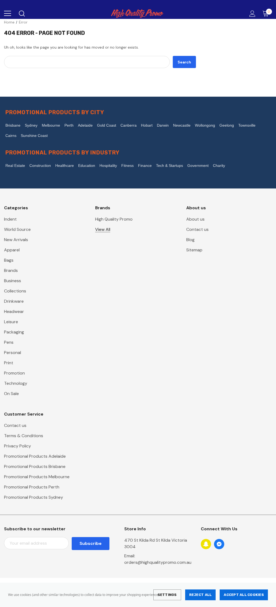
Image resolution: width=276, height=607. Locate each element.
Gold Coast (106, 125)
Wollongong (205, 125)
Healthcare (64, 165)
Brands (11, 270)
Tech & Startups (169, 165)
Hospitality (108, 165)
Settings (167, 595)
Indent (10, 219)
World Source (17, 229)
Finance (145, 165)
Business (12, 281)
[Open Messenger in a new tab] (219, 544)
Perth (69, 125)
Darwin (163, 125)
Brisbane (12, 125)
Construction (40, 165)
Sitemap (194, 250)
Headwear (14, 311)
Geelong (226, 125)
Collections (15, 291)
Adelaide (85, 125)
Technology (15, 383)
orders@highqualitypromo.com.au (157, 562)
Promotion (14, 373)
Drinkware (14, 301)
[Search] (21, 13)
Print (8, 363)
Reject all (200, 595)
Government (198, 165)
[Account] (251, 14)
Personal (12, 352)
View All (102, 229)
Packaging (14, 332)
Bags (8, 260)
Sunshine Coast (34, 135)
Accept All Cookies (244, 595)
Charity (219, 165)
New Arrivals (16, 239)
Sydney (31, 125)
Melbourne (51, 125)
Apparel (12, 250)
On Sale (11, 393)
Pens (8, 342)
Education (86, 165)
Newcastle (182, 125)
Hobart (147, 125)
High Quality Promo (114, 219)
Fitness (127, 165)
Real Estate (15, 165)
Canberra (128, 125)
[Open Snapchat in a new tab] (206, 544)
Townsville (247, 125)
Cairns (10, 135)
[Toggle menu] (7, 13)
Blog (190, 239)
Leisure (11, 322)
